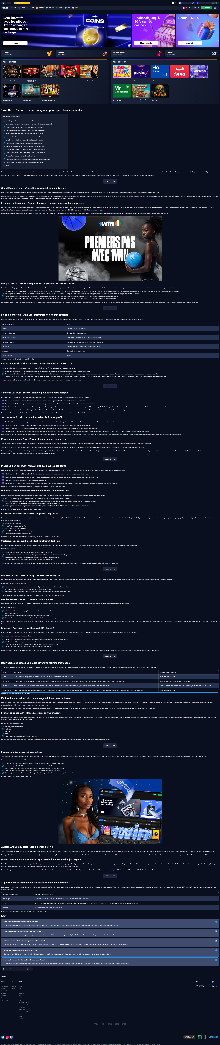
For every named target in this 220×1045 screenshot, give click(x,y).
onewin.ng (3, 988)
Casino (20, 1000)
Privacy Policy (22, 1007)
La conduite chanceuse (205, 3)
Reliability (21, 1014)
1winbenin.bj (4, 991)
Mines (76, 7)
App (69, 7)
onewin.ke (3, 995)
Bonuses (41, 7)
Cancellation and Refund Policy (26, 1011)
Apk (20, 990)
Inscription (208, 7)
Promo (61, 7)
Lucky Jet (51, 7)
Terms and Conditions (24, 1002)
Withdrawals (22, 1009)
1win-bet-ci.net (4, 1000)
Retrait (20, 995)
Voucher (21, 1018)
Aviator (32, 7)
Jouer (15, 43)
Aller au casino (146, 43)
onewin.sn (3, 993)
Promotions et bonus (187, 3)
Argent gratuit (23, 3)
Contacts (21, 1016)
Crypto (23, 7)
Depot (20, 997)
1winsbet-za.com (5, 997)
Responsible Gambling (24, 1004)
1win (14, 7)
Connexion (196, 7)
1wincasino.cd (4, 986)
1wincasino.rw (4, 984)
